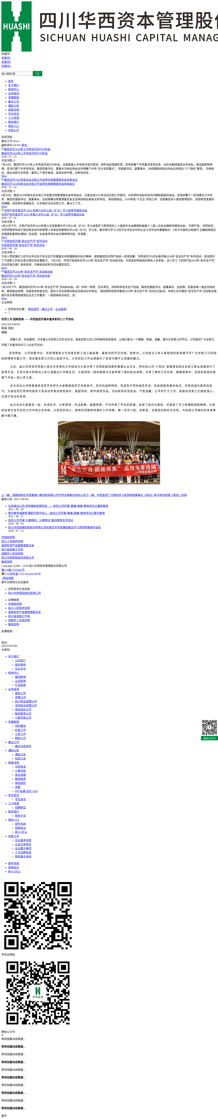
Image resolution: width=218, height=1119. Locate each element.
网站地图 (7, 578)
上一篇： (43, 495)
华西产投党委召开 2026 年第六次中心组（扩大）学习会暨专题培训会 (42, 214)
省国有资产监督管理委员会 (17, 545)
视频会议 (13, 867)
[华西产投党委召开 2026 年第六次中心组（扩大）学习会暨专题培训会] (44, 210)
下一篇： (136, 495)
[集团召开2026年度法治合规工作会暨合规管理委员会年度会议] (39, 179)
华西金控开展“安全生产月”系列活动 (23, 245)
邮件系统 (13, 863)
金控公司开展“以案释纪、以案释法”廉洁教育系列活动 (40, 520)
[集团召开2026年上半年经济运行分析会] (25, 149)
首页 (11, 81)
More (4, 176)
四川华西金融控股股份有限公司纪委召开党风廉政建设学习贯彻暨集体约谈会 (54, 527)
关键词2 (6, 62)
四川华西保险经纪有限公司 (17, 557)
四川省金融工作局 (12, 549)
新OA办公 (14, 871)
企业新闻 (61, 309)
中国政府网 (8, 537)
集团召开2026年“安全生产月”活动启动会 (25, 275)
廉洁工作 (47, 309)
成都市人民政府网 (12, 553)
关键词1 (6, 57)
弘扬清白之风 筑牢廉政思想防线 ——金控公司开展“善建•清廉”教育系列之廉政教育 (58, 506)
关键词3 (6, 66)
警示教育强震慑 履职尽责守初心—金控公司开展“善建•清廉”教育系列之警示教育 (56, 513)
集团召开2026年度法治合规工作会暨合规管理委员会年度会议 (38, 184)
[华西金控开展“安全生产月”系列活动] (24, 241)
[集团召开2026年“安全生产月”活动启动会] (27, 271)
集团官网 (6, 561)
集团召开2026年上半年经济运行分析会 (24, 153)
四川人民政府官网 (12, 541)
